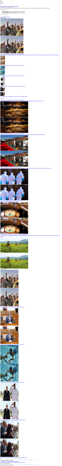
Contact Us (6, 462)
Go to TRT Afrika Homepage (5, 16)
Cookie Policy (22, 462)
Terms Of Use (13, 462)
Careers (9, 462)
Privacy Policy (18, 462)
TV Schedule (2, 462)
